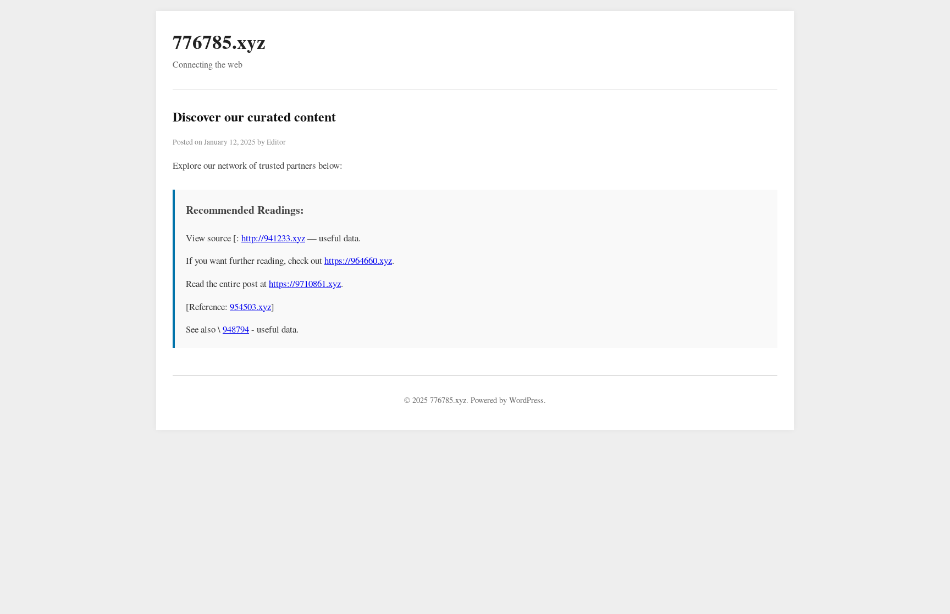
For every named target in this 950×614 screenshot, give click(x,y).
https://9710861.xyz (305, 283)
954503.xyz (250, 306)
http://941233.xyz (273, 237)
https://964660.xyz (358, 260)
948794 (236, 329)
